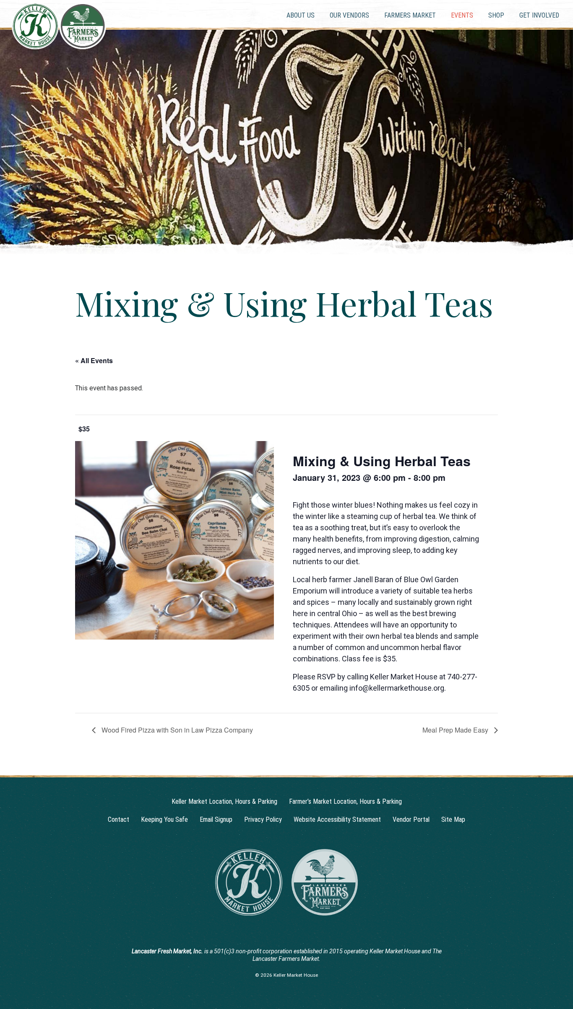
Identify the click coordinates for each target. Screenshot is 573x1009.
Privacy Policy (263, 819)
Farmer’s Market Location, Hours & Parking (345, 801)
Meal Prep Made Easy (456, 730)
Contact (118, 819)
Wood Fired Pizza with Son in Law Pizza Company (176, 730)
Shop (496, 15)
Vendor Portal (411, 819)
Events (462, 15)
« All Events (94, 360)
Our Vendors (349, 15)
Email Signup (216, 819)
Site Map (453, 819)
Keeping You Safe (164, 819)
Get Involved (539, 15)
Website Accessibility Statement (337, 819)
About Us (300, 15)
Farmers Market (410, 15)
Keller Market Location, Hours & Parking (224, 801)
